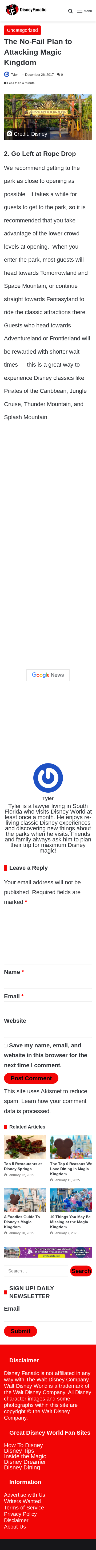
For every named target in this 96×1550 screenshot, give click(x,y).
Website (15, 1020)
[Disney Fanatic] (25, 11)
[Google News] (48, 675)
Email (14, 996)
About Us (15, 1527)
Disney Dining (22, 1467)
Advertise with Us (24, 1495)
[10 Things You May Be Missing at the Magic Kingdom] (71, 1200)
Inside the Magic (25, 1456)
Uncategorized (22, 30)
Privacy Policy (20, 1514)
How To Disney (23, 1445)
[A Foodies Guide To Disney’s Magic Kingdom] (25, 1200)
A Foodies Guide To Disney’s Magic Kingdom (22, 1222)
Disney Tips (19, 1450)
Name (14, 972)
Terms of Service (24, 1508)
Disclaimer (16, 1520)
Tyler (14, 75)
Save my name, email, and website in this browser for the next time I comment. (45, 1055)
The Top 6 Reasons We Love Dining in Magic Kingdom (71, 1169)
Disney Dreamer (25, 1462)
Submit (20, 1331)
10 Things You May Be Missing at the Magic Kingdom (70, 1222)
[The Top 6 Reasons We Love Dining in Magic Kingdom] (71, 1146)
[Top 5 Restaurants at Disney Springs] (25, 1146)
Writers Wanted (22, 1501)
